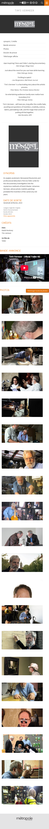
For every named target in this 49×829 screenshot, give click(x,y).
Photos (6, 49)
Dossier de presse (10, 52)
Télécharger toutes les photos (37, 291)
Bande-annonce (9, 45)
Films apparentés (9, 216)
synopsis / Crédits (10, 41)
